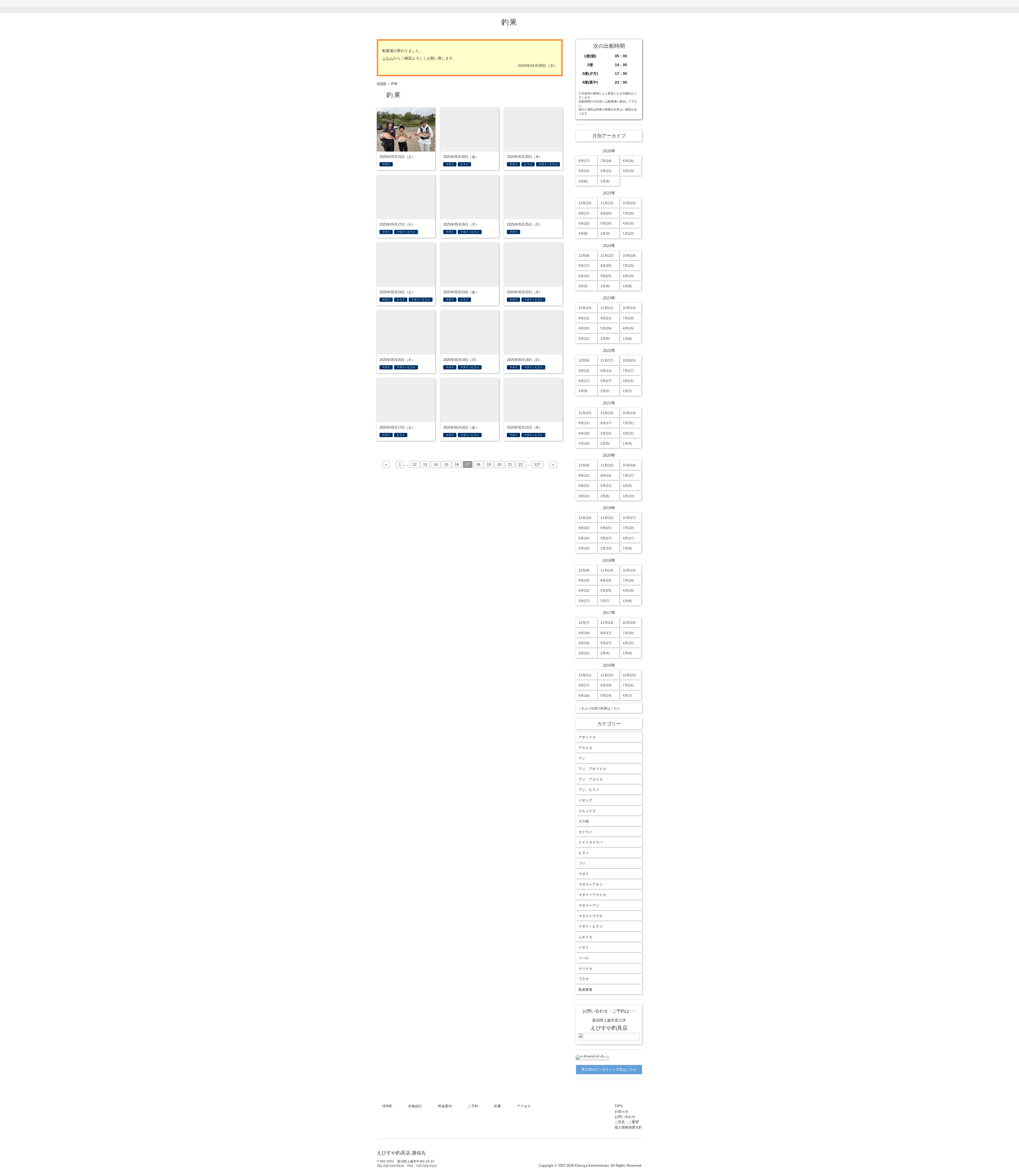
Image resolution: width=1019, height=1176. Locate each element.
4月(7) (627, 695)
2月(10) (606, 548)
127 (537, 464)
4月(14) (628, 328)
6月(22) (583, 223)
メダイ (583, 947)
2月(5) (605, 443)
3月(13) (628, 171)
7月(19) (628, 318)
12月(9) (583, 465)
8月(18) (606, 685)
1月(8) (627, 286)
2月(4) (605, 653)
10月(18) (629, 255)
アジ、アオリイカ (592, 769)
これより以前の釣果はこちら (599, 708)
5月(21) (606, 486)
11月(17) (607, 360)
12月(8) (583, 255)
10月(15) (629, 570)
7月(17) (628, 371)
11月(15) (607, 255)
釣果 (510, 6)
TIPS (569, 6)
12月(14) (584, 308)
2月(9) (605, 286)
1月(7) (627, 391)
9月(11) (583, 423)
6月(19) (583, 643)
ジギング (585, 800)
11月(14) (607, 570)
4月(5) (627, 486)
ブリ (581, 863)
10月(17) (629, 518)
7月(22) (628, 528)
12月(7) (583, 622)
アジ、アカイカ (590, 779)
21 (510, 464)
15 (446, 464)
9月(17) (583, 213)
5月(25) (606, 276)
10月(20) (629, 675)
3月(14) (583, 443)
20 (499, 464)
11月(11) (607, 308)
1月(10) (628, 496)
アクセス (539, 6)
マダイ (583, 874)
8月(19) (606, 475)
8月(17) (583, 161)
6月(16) (628, 161)
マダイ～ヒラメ (590, 926)
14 (436, 464)
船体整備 (585, 990)
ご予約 (481, 6)
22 (521, 464)
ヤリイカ (585, 969)
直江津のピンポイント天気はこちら (609, 1069)
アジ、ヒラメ (588, 790)
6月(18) (583, 433)
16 (457, 464)
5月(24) (583, 171)
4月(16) (628, 223)
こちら (387, 58)
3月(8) (583, 233)
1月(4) (605, 181)
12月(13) (584, 203)
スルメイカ (587, 811)
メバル (583, 958)
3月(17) (583, 601)
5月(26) (606, 223)
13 (425, 464)
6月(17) (583, 381)
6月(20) (583, 276)
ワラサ (583, 979)
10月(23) (629, 203)
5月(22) (606, 433)
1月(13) (628, 233)
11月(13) (607, 622)
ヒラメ (583, 853)
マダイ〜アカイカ (592, 895)
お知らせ (598, 6)
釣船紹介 (423, 6)
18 (478, 464)
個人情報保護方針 (628, 1127)
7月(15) (628, 266)
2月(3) (605, 233)
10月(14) (629, 308)
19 (489, 464)
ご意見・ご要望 (627, 1122)
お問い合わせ (627, 6)
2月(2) (605, 391)
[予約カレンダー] (592, 1055)
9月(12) (583, 318)
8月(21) (606, 318)
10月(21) (629, 360)
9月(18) (583, 580)
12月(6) (583, 360)
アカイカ (585, 748)
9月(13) (583, 371)
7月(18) (606, 161)
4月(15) (606, 171)
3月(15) (583, 548)
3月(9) (583, 391)
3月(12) (583, 339)
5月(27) (606, 381)
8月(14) (606, 371)
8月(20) (606, 213)
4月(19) (628, 590)
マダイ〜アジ (588, 905)
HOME (392, 6)
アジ (581, 758)
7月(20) (628, 213)
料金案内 (452, 6)
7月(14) (628, 580)
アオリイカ (587, 737)
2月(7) (605, 601)
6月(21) (583, 486)
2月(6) (583, 181)
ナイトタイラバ (590, 842)
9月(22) (583, 528)
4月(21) (628, 381)
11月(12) (607, 203)
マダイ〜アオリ (590, 884)
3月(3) (583, 286)
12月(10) (584, 413)
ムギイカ (585, 937)
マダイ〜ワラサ (590, 916)
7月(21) (628, 423)
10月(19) (629, 413)
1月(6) (627, 339)
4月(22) (628, 643)
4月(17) (628, 538)
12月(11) (584, 675)
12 (414, 464)
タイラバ (585, 832)
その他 (583, 821)
